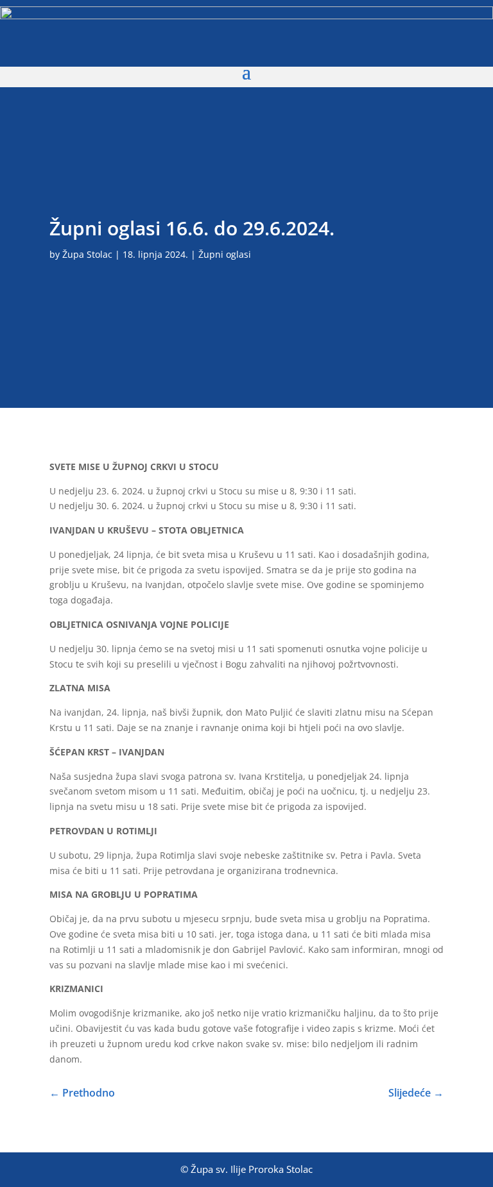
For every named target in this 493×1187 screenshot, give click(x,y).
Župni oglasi (224, 254)
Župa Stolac (87, 254)
